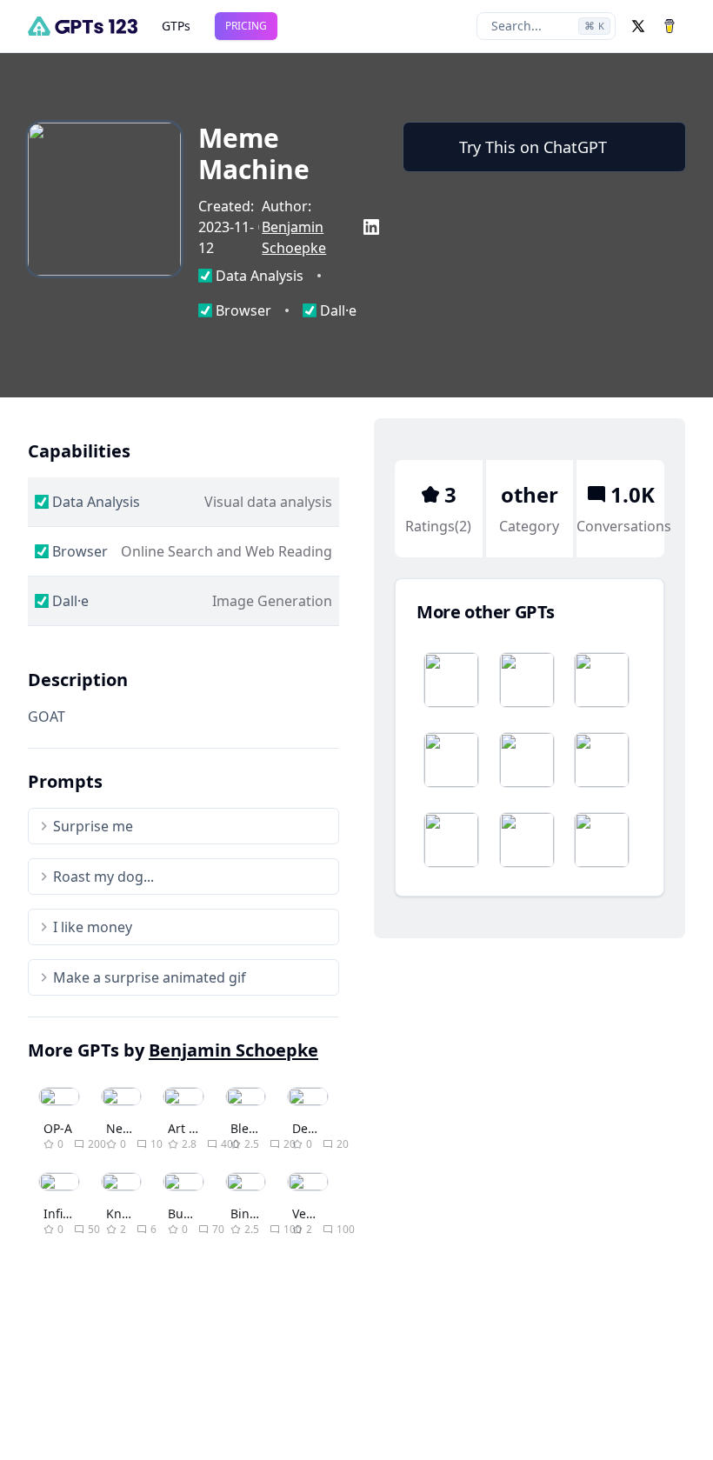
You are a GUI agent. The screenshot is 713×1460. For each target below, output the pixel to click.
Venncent (319, 1213)
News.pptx (137, 1128)
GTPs (176, 25)
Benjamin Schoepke (233, 1050)
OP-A (57, 1128)
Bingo (247, 1213)
